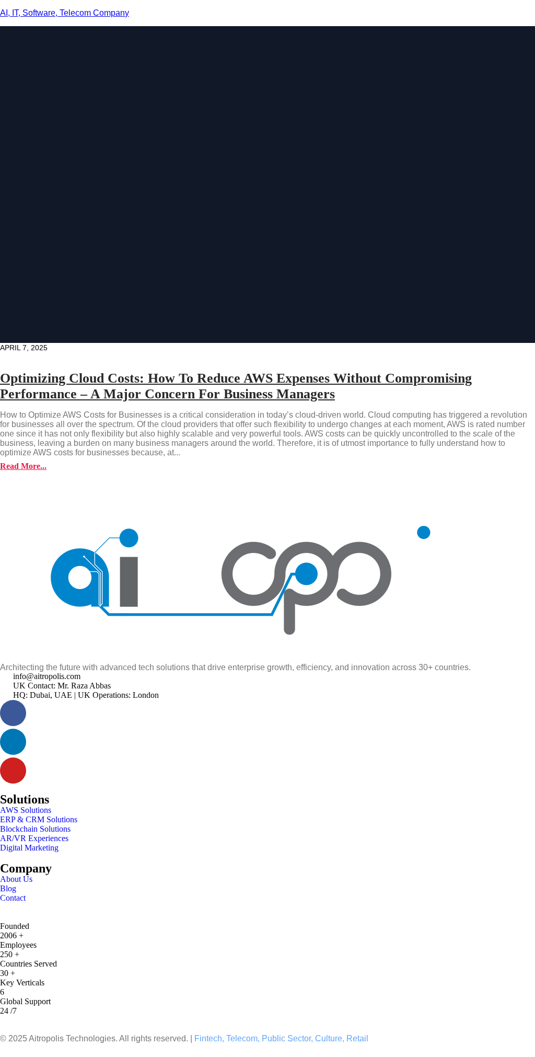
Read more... (23, 466)
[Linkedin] (13, 742)
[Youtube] (13, 770)
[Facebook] (13, 713)
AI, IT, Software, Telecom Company (64, 12)
